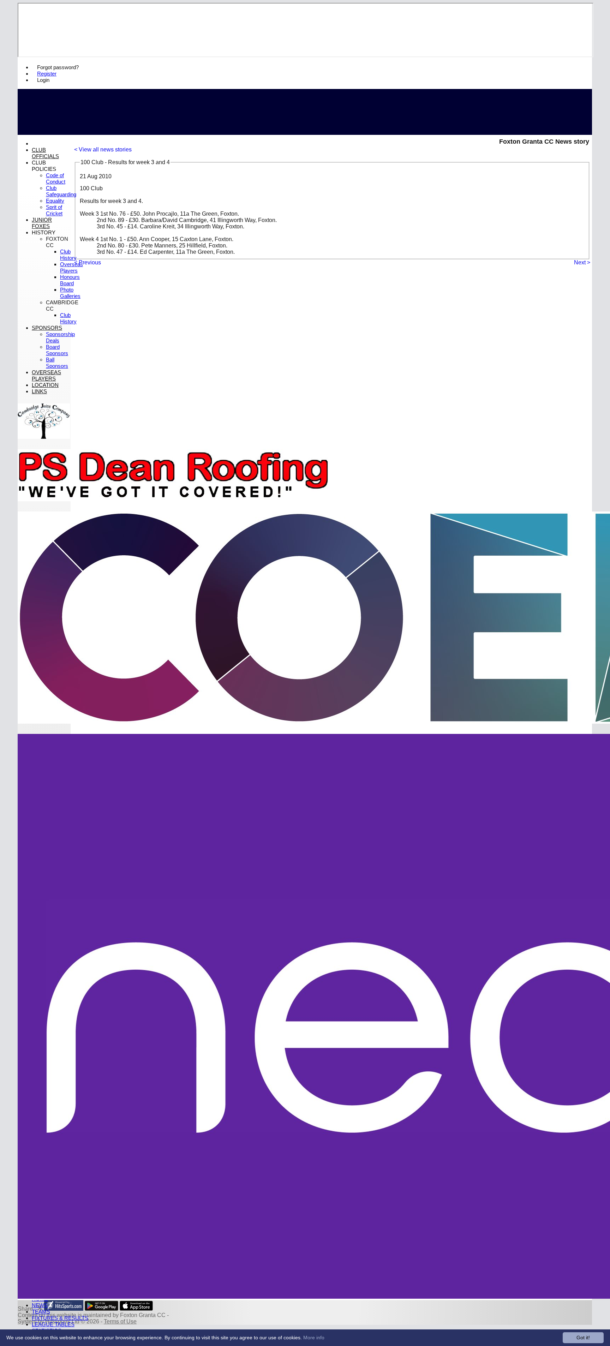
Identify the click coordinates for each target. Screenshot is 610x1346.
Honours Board (70, 280)
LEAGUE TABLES (53, 1324)
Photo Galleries (70, 293)
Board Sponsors (57, 350)
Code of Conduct (55, 178)
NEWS (40, 1305)
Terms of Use (120, 1321)
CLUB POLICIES (44, 166)
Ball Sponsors (57, 363)
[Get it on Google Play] (101, 1309)
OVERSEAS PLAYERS (46, 375)
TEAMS (41, 1312)
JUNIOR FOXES (42, 223)
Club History (68, 255)
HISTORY (43, 232)
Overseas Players (71, 267)
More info (313, 1337)
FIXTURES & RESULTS (60, 1318)
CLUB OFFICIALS (45, 153)
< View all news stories (103, 149)
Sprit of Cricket (54, 210)
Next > (582, 262)
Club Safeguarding (61, 191)
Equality (55, 201)
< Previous (87, 262)
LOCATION (45, 385)
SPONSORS (47, 328)
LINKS (39, 391)
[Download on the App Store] (136, 1309)
